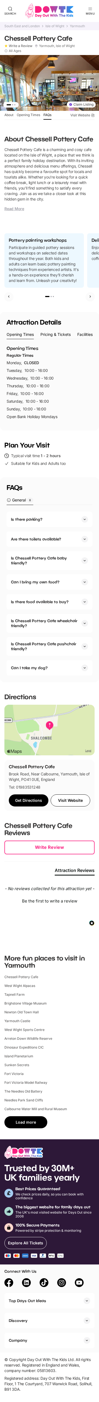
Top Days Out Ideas (27, 1300)
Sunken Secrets (16, 1065)
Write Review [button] (49, 847)
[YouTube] (79, 1283)
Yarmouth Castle (17, 1021)
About (8, 115)
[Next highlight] (90, 296)
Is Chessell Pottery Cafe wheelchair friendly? (44, 623)
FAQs (47, 115)
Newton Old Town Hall (21, 1012)
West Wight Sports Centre (24, 1030)
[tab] (20, 334)
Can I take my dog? (29, 667)
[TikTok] (44, 1283)
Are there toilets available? (36, 539)
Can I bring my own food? (35, 582)
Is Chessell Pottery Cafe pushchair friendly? (43, 646)
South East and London (22, 26)
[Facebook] (8, 1283)
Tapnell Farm (14, 994)
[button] (49, 900)
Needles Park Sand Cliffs (23, 1100)
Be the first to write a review (49, 901)
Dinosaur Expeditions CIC (24, 1047)
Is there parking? (26, 519)
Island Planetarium (18, 1056)
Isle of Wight (54, 26)
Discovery (18, 1320)
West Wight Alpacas (19, 986)
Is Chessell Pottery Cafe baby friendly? (39, 560)
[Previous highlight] (8, 296)
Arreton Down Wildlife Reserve (28, 1038)
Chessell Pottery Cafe (21, 977)
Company (18, 1340)
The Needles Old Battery (23, 1091)
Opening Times (28, 115)
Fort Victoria (14, 1074)
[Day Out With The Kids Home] (49, 11)
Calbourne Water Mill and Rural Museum (35, 1109)
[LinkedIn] (26, 1283)
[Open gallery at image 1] (49, 83)
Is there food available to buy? (39, 601)
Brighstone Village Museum (25, 1003)
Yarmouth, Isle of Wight (57, 46)
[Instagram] (61, 1283)
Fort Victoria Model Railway (25, 1082)
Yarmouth (77, 26)
